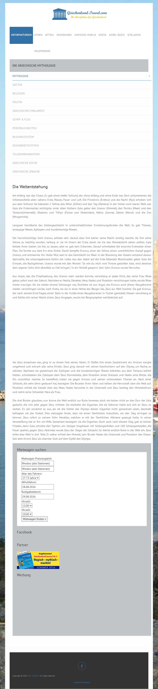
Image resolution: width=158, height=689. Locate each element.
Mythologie (21, 76)
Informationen (21, 34)
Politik (17, 102)
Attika (49, 34)
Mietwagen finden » (34, 519)
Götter (17, 84)
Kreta (102, 34)
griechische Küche (25, 163)
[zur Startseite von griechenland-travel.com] (79, 14)
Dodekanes (64, 34)
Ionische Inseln (85, 34)
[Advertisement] (81, 333)
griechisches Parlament (29, 111)
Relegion (19, 93)
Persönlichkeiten (24, 128)
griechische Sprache (26, 171)
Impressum (86, 682)
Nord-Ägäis (117, 34)
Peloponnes (42, 51)
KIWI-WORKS (32, 676)
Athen (38, 34)
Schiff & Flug (21, 119)
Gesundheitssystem (26, 145)
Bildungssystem (23, 137)
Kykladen (134, 34)
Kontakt (77, 682)
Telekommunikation (26, 154)
